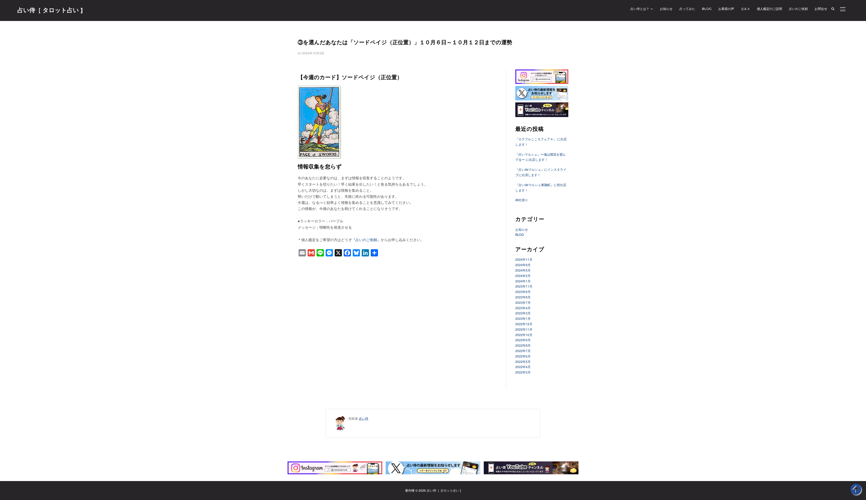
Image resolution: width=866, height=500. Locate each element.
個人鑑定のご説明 (769, 9)
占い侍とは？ (639, 9)
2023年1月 (523, 318)
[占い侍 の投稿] (340, 418)
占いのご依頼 (798, 9)
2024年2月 (523, 275)
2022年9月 (523, 340)
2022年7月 (523, 350)
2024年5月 (523, 270)
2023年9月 (523, 291)
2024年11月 (523, 259)
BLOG (707, 9)
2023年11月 (523, 286)
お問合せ (821, 9)
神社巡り (521, 200)
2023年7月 (523, 302)
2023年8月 (523, 297)
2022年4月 (523, 366)
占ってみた (687, 9)
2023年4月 (523, 308)
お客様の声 (726, 9)
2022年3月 (523, 372)
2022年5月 (523, 361)
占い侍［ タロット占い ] (50, 10)
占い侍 (363, 418)
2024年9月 (523, 265)
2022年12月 (523, 324)
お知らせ (666, 9)
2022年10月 (523, 334)
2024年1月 (523, 281)
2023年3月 (523, 313)
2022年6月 (523, 356)
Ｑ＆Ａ (745, 9)
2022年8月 (523, 345)
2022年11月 (523, 329)
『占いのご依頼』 (366, 239)
